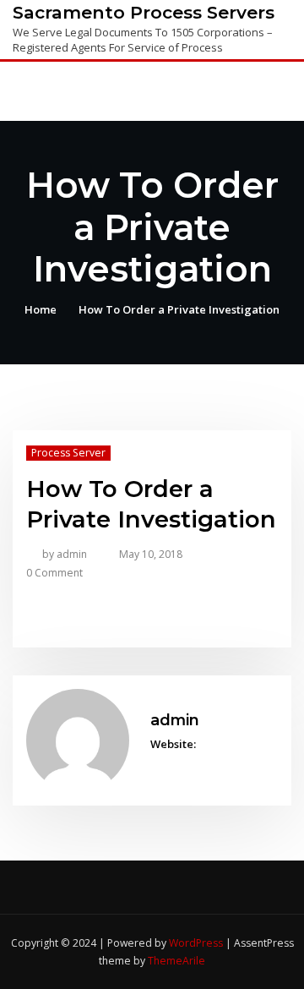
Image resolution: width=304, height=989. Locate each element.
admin (64, 554)
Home (40, 309)
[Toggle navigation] (268, 92)
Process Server (68, 452)
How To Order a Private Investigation (179, 309)
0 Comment (54, 573)
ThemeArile (176, 960)
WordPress (196, 943)
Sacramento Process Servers (143, 12)
